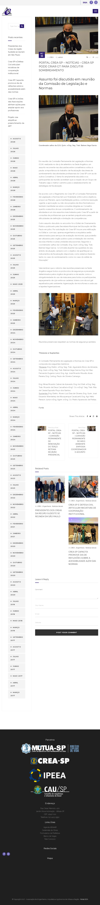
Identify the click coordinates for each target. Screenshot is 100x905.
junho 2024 (14, 389)
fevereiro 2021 (16, 525)
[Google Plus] (93, 416)
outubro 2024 (16, 350)
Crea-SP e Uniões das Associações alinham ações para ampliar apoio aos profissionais (16, 105)
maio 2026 (14, 169)
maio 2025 (18, 284)
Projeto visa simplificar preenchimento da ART (16, 121)
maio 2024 (14, 399)
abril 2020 (14, 593)
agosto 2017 (15, 648)
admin (60, 57)
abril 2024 (14, 408)
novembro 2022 (16, 505)
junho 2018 (14, 612)
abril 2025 (14, 292)
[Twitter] (90, 416)
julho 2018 (14, 602)
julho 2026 (14, 149)
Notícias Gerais (57, 506)
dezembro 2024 (16, 331)
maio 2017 (17, 676)
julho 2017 (14, 658)
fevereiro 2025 (16, 311)
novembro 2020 (16, 554)
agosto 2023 (15, 476)
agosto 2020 (15, 583)
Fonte (41, 408)
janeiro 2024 (15, 438)
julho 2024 (14, 379)
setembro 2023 (16, 467)
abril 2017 (14, 684)
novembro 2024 (16, 341)
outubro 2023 (16, 457)
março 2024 (15, 418)
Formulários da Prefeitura (50, 833)
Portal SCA (84, 899)
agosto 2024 (15, 370)
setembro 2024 (16, 360)
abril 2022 (14, 515)
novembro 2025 (16, 227)
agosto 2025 (15, 256)
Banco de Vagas (50, 836)
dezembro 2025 (16, 217)
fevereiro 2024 (16, 428)
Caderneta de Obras (50, 830)
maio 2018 (17, 621)
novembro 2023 (16, 447)
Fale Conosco (50, 839)
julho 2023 (14, 486)
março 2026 (15, 188)
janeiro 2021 (15, 535)
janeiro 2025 (15, 321)
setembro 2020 (16, 573)
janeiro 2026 (15, 208)
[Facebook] (87, 416)
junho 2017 (14, 667)
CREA (51, 57)
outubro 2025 (16, 237)
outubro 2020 (16, 564)
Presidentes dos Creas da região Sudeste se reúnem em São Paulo (48, 513)
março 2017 (15, 694)
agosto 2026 (15, 140)
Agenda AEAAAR (50, 827)
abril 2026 (14, 179)
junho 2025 (14, 276)
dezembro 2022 (16, 496)
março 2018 (15, 629)
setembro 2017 (16, 638)
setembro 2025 (16, 246)
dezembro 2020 (16, 544)
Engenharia (46, 506)
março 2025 (15, 302)
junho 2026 (14, 159)
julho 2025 (14, 266)
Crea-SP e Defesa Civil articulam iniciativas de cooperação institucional (15, 68)
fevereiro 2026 (16, 198)
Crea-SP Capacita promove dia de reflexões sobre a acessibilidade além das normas (82, 558)
